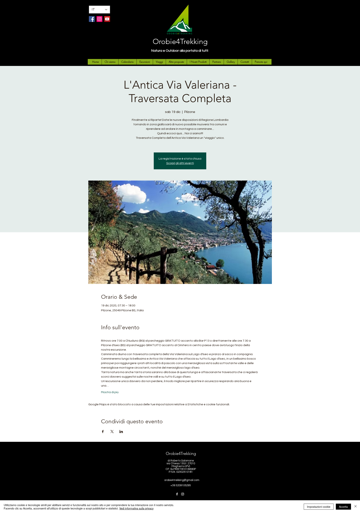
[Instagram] (99, 19)
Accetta (343, 507)
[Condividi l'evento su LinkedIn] (121, 431)
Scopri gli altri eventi (180, 163)
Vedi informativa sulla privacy (136, 508)
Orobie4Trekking (180, 41)
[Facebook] (92, 19)
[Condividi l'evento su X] (112, 431)
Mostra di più (109, 392)
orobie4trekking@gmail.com (181, 480)
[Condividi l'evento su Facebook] (103, 431)
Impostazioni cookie (318, 507)
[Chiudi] (355, 506)
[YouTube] (107, 19)
